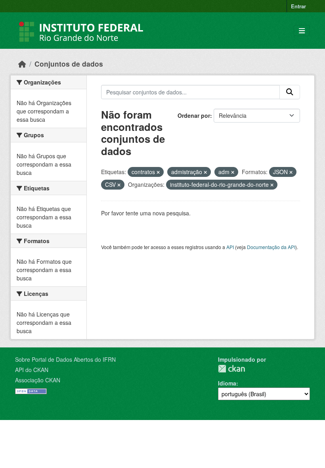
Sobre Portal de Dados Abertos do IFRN (65, 359)
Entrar (298, 6)
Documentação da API (271, 247)
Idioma (227, 383)
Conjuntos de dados (68, 64)
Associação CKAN (37, 380)
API (230, 247)
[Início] (22, 64)
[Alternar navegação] (302, 30)
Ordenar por (194, 115)
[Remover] (158, 172)
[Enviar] (289, 92)
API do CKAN (31, 370)
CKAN (231, 368)
